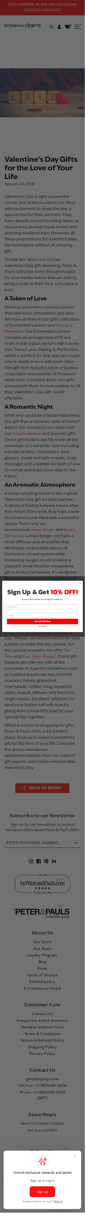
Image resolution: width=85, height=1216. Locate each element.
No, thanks (42, 626)
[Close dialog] (80, 583)
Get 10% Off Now (42, 621)
